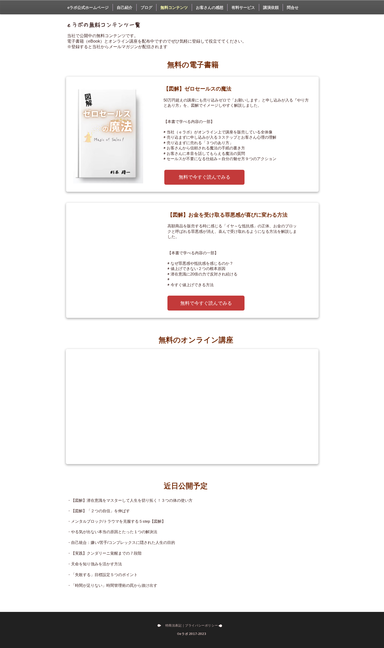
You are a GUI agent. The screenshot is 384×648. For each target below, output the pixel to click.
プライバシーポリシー (203, 625)
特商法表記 (173, 625)
